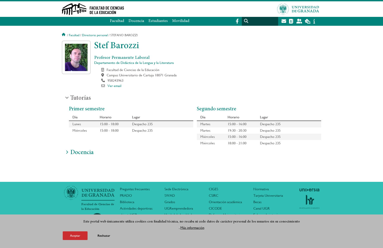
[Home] (148, 9)
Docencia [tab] (82, 153)
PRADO (126, 195)
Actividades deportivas (136, 208)
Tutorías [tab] (80, 98)
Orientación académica (225, 202)
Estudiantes (158, 21)
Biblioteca (127, 202)
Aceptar (75, 235)
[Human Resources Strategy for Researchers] (309, 202)
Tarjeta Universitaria (268, 195)
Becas (257, 202)
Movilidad (180, 21)
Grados (169, 202)
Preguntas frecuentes (135, 189)
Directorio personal (95, 35)
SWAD (169, 195)
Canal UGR (261, 208)
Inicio (64, 35)
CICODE (215, 208)
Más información (192, 228)
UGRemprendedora (178, 208)
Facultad (117, 21)
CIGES (213, 189)
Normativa (261, 189)
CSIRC (213, 195)
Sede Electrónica (176, 189)
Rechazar (104, 236)
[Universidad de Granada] (298, 9)
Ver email (114, 86)
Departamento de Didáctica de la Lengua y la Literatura (134, 63)
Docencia (136, 21)
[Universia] (309, 189)
